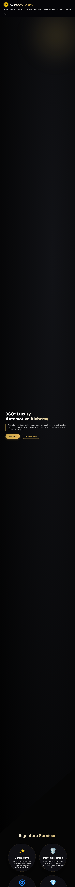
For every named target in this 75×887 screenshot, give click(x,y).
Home (6, 10)
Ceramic (29, 10)
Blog (5, 14)
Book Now (13, 436)
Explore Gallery (31, 436)
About (12, 10)
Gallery (59, 10)
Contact (68, 10)
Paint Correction (49, 10)
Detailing (20, 10)
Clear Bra (37, 10)
